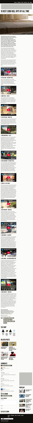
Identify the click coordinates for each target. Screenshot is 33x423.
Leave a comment (4, 398)
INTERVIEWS (19, 2)
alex (3, 383)
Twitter (9, 316)
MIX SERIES (25, 2)
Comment (2, 399)
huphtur (4, 367)
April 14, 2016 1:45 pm (6, 373)
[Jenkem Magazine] (7, 1)
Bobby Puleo (6, 318)
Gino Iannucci (11, 318)
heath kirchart (6, 319)
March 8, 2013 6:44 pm (6, 384)
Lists (11, 319)
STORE (8, 416)
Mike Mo (5, 323)
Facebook (5, 315)
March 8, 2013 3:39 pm (6, 379)
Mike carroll (12, 321)
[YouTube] (29, 1)
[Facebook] (24, 1)
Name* (2, 405)
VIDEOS (22, 2)
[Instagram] (27, 1)
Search (1, 418)
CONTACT (31, 2)
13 (7, 365)
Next (10, 365)
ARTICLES (15, 2)
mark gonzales (6, 321)
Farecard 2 (11, 310)
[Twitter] (26, 1)
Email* (2, 408)
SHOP (28, 2)
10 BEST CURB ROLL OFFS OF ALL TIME (15, 11)
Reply (1, 370)
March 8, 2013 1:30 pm (6, 368)
